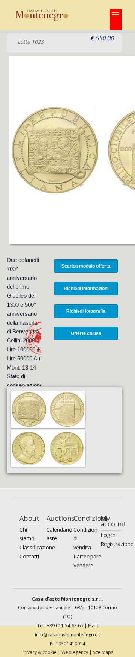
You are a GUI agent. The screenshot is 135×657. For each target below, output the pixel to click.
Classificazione (37, 547)
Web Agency (75, 652)
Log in (108, 534)
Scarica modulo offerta (86, 266)
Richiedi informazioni (86, 288)
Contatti (29, 556)
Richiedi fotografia (85, 311)
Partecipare (87, 556)
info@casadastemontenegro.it (67, 634)
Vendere (83, 565)
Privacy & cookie (40, 652)
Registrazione (117, 544)
